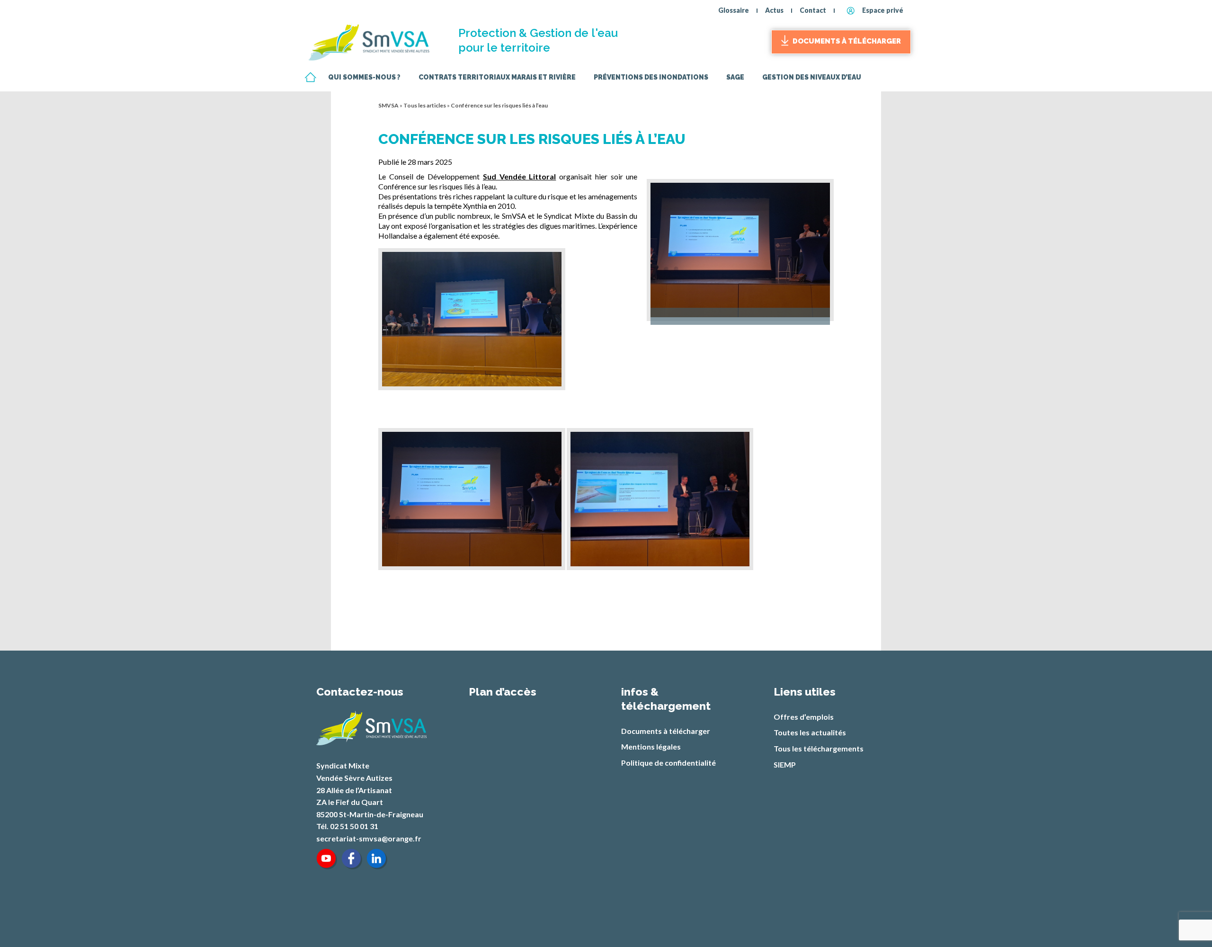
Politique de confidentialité (668, 762)
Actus (774, 10)
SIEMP (785, 764)
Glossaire (733, 10)
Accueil (310, 77)
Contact (813, 10)
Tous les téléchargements (819, 748)
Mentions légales (651, 746)
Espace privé (882, 10)
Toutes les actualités (810, 732)
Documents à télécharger (847, 41)
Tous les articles (424, 105)
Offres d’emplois (804, 716)
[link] (519, 176)
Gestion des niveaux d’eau (811, 77)
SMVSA (388, 105)
